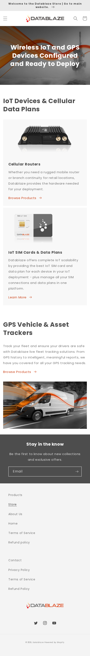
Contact (15, 560)
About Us (15, 514)
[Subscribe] (76, 471)
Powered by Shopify (54, 642)
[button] (5, 18)
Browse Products (22, 198)
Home (13, 523)
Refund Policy (19, 589)
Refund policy (19, 542)
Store (12, 504)
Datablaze (38, 642)
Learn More (17, 297)
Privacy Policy (19, 570)
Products (15, 495)
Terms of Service (21, 533)
